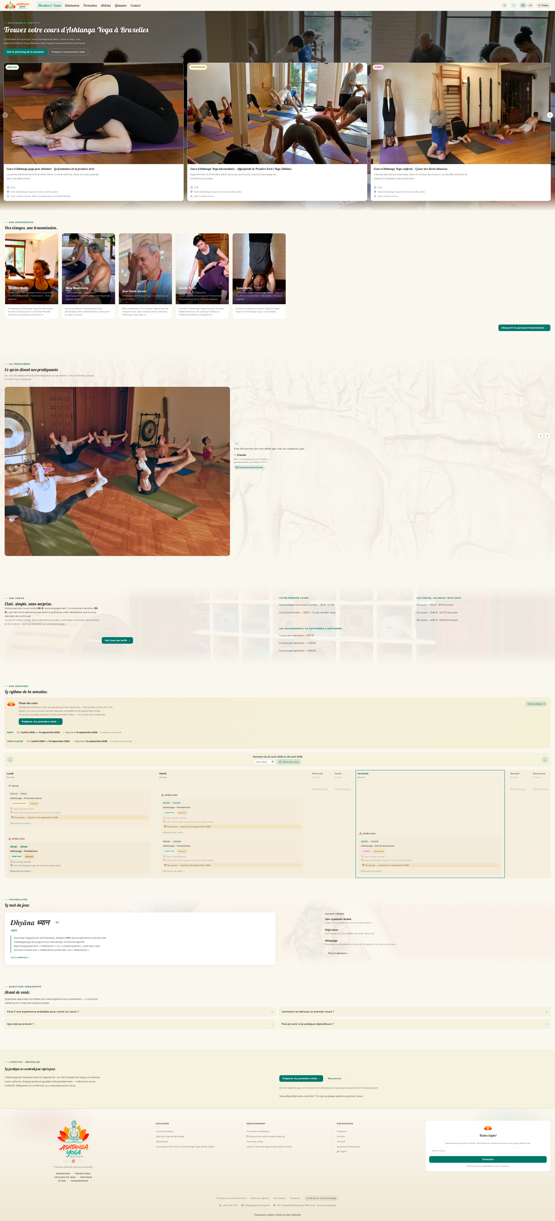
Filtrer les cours (291, 762)
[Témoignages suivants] (547, 436)
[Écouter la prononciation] (57, 922)
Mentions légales (259, 1198)
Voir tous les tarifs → (117, 640)
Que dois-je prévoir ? (20, 1024)
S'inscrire (488, 1159)
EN (530, 5)
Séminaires (72, 5)
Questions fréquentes (348, 1146)
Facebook (295, 1198)
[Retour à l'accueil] (17, 5)
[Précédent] (5, 115)
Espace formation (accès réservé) (267, 1136)
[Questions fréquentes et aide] (504, 5)
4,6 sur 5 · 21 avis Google (323, 1198)
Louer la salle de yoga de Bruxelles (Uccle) (269, 1146)
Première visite (255, 1141)
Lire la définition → (20, 957)
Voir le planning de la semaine (25, 52)
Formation (90, 5)
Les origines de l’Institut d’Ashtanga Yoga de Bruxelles (185, 1146)
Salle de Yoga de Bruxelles (170, 1136)
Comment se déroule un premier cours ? (308, 1011)
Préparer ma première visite (68, 52)
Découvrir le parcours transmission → (524, 327)
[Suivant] (550, 115)
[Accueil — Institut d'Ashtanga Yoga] (73, 1139)
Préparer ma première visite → (40, 721)
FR (523, 5)
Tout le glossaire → (339, 953)
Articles (106, 5)
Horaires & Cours (49, 5)
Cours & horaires (164, 1131)
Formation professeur (258, 1131)
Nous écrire (334, 1078)
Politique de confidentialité (231, 1198)
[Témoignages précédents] (540, 436)
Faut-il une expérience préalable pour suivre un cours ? (43, 1011)
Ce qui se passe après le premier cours (339, 1096)
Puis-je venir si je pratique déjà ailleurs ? (308, 1024)
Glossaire (121, 5)
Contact (135, 5)
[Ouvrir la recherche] (513, 5)
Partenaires (279, 1198)
